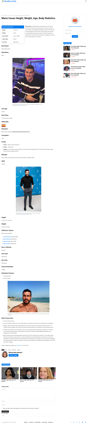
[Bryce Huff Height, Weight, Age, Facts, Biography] (66, 75)
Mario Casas (14, 349)
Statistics (6, 15)
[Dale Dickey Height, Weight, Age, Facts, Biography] (47, 373)
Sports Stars (73, 76)
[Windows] (82, 422)
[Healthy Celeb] (9, 1)
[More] (45, 22)
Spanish (18, 349)
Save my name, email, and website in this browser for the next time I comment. (21, 408)
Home (3, 15)
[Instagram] (74, 422)
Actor (6, 349)
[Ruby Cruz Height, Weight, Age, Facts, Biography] (28, 373)
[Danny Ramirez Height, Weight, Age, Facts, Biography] (66, 68)
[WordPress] (85, 422)
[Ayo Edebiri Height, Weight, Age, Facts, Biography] (10, 373)
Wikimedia (19, 105)
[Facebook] (71, 422)
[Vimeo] (79, 422)
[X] (77, 422)
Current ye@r (5, 413)
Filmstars (10, 15)
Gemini (9, 349)
